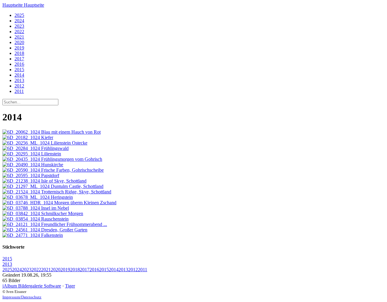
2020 (19, 42)
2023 (19, 26)
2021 (19, 37)
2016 (19, 64)
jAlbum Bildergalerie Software (31, 285)
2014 (19, 75)
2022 (19, 31)
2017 (19, 58)
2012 (19, 85)
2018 (19, 53)
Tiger (70, 285)
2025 (19, 15)
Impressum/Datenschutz (21, 297)
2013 (19, 80)
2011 (19, 91)
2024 (19, 20)
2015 (19, 69)
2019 (19, 47)
